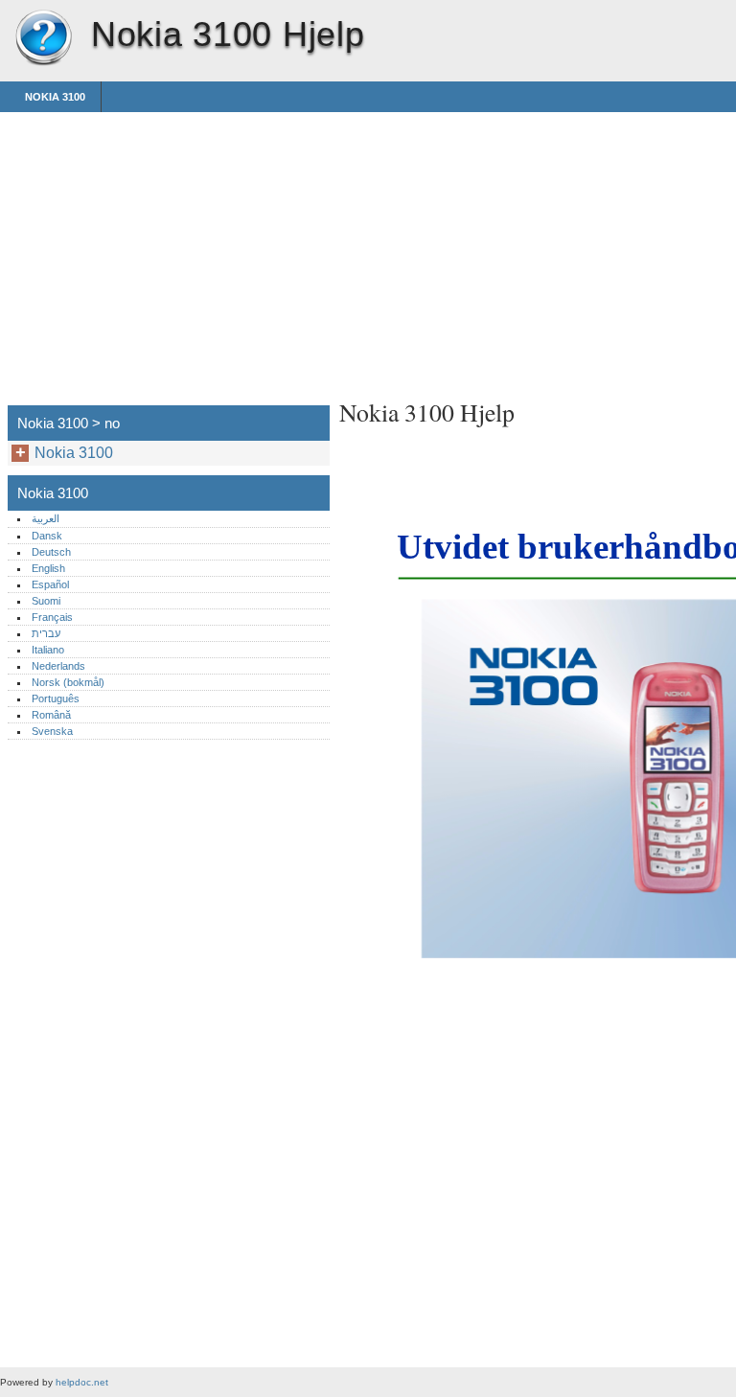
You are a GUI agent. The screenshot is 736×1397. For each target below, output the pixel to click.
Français (52, 617)
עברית (46, 633)
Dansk (47, 535)
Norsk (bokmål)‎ (68, 682)
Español (50, 584)
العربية (45, 518)
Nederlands (58, 666)
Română (51, 715)
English (48, 568)
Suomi (46, 601)
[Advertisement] (500, 246)
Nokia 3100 (43, 38)
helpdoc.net (82, 1382)
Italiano (48, 649)
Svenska (52, 731)
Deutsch (51, 552)
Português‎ (56, 698)
